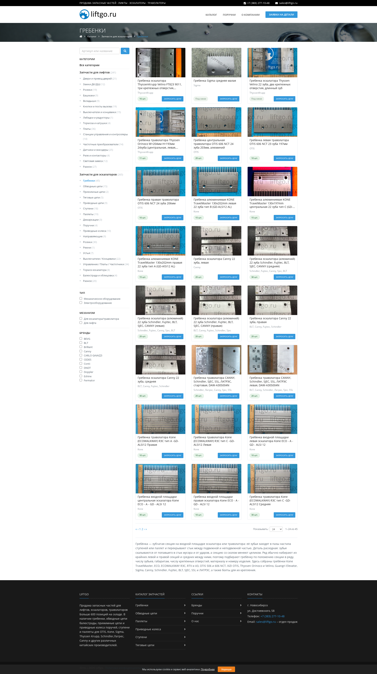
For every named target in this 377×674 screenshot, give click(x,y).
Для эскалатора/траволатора (101, 319)
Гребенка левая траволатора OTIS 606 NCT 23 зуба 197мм (269, 142)
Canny (87, 351)
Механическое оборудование (101, 298)
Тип (82, 293)
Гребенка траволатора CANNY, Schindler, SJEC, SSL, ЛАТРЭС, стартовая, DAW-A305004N (214, 381)
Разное (90, 166)
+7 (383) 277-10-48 (258, 3)
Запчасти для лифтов (98, 72)
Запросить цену (172, 98)
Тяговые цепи (93, 197)
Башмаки (90, 95)
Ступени (90, 208)
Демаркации (92, 219)
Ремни (89, 247)
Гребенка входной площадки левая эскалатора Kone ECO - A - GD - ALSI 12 (271, 441)
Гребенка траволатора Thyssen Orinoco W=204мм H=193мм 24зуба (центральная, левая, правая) (159, 144)
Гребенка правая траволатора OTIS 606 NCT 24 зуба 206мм (158, 201)
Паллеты (90, 214)
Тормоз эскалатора (96, 270)
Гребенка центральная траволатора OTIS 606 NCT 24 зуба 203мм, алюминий (213, 143)
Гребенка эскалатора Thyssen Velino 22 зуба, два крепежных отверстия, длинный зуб (270, 84)
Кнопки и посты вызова (100, 106)
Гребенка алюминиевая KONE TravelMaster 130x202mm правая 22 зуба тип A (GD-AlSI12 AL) (160, 262)
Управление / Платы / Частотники (106, 264)
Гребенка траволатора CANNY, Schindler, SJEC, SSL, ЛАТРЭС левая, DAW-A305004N (270, 381)
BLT (85, 343)
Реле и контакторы (96, 155)
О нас (195, 621)
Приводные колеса (97, 231)
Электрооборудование (97, 303)
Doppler (88, 372)
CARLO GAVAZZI (92, 355)
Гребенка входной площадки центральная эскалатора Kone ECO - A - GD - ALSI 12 (158, 500)
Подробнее (208, 669)
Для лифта (89, 323)
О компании (251, 14)
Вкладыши (91, 101)
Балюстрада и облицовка (100, 275)
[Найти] (125, 51)
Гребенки (91, 180)
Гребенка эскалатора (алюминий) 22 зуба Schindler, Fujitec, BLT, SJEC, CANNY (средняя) (272, 262)
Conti (86, 363)
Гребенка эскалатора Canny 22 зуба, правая (270, 320)
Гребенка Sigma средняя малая (215, 80)
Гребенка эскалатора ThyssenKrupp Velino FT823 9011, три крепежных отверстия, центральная (160, 84)
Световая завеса (95, 161)
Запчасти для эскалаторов (117, 36)
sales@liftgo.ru (288, 3)
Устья (88, 253)
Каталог (211, 14)
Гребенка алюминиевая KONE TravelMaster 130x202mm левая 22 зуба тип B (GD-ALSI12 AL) (215, 203)
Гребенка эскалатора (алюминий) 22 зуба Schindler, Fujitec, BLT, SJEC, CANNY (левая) (160, 322)
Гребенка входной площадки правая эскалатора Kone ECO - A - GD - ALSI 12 (216, 500)
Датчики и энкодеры (98, 150)
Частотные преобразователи (103, 144)
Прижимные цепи (96, 192)
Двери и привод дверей (100, 78)
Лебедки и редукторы (98, 117)
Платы (89, 129)
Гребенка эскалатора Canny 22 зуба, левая (214, 260)
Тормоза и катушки (97, 123)
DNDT (87, 368)
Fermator (89, 380)
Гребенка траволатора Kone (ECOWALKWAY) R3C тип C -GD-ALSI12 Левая (214, 441)
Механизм (87, 313)
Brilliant (88, 347)
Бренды (85, 333)
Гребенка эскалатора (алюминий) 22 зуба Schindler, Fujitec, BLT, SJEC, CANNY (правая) (216, 322)
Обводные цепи (95, 186)
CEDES (87, 359)
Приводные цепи (95, 203)
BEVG (86, 339)
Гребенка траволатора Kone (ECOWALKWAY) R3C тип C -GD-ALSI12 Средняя (270, 500)
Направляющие (94, 236)
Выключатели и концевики (102, 112)
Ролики (90, 89)
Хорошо (226, 669)
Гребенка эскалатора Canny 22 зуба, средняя (158, 379)
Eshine (87, 376)
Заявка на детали (281, 14)
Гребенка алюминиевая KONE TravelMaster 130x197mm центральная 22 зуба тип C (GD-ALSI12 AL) (271, 203)
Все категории (89, 65)
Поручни (229, 14)
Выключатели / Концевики (102, 258)
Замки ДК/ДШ (94, 84)
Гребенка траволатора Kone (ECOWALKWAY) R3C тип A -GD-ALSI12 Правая (158, 441)
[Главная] (81, 36)
